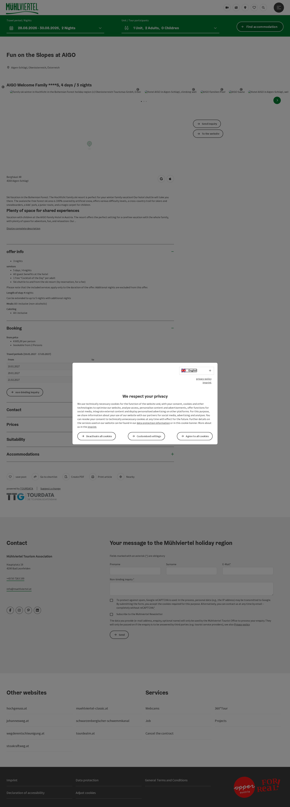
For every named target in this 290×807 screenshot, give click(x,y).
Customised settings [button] (149, 436)
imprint (207, 382)
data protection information (153, 423)
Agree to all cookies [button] (197, 436)
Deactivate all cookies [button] (99, 436)
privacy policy (203, 378)
